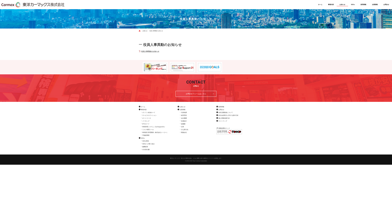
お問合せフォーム (196, 94)
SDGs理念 (145, 141)
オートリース (146, 118)
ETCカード (145, 124)
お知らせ (182, 107)
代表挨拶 (184, 112)
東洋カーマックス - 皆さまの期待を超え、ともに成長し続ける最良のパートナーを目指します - (196, 158)
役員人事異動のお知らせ (150, 51)
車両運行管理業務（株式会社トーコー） (155, 132)
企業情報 (182, 109)
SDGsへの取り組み (148, 144)
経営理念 (184, 115)
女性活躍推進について (225, 112)
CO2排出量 (146, 149)
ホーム (143, 107)
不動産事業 (145, 135)
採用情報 (221, 107)
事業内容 (144, 109)
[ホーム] (139, 31)
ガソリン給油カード (148, 112)
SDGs (143, 138)
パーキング (145, 121)
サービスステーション (149, 115)
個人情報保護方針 (224, 118)
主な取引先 (184, 129)
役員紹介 (184, 121)
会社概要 (184, 118)
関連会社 (184, 132)
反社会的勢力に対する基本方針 (228, 115)
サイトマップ (222, 121)
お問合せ (221, 109)
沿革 (182, 127)
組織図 (183, 124)
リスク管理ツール (148, 129)
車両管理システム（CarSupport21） (154, 127)
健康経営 (145, 146)
